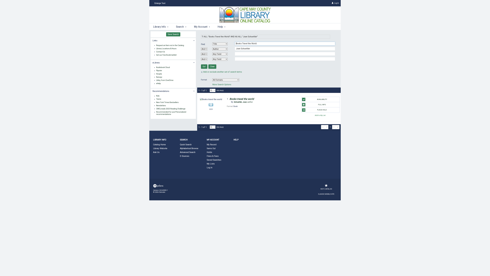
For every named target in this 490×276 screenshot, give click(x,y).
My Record (211, 144)
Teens (158, 99)
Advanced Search (187, 152)
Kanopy (159, 77)
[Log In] (332, 3)
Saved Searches (214, 160)
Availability (322, 99)
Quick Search (186, 144)
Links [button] (154, 40)
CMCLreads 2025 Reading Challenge (170, 109)
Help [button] (221, 26)
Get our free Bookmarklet (166, 55)
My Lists (211, 164)
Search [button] (180, 26)
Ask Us (156, 152)
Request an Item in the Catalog (170, 45)
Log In (336, 3)
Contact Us (160, 52)
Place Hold (322, 110)
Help (236, 140)
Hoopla (159, 74)
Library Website (160, 148)
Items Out (211, 148)
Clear (212, 66)
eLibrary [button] (156, 62)
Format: (204, 80)
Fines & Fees (213, 156)
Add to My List (320, 115)
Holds (209, 152)
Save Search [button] (173, 34)
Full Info (322, 105)
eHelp (158, 84)
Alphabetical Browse (189, 148)
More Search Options (221, 84)
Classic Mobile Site (326, 194)
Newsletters (161, 106)
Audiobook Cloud (163, 67)
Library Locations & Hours (166, 49)
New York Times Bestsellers (167, 102)
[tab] (173, 40)
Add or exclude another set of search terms (222, 72)
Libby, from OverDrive (164, 80)
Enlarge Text (159, 3)
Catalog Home (159, 144)
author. (243, 102)
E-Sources (184, 156)
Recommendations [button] (160, 91)
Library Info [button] (160, 26)
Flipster (159, 71)
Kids (158, 96)
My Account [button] (201, 26)
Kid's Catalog (326, 189)
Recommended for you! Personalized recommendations (171, 113)
